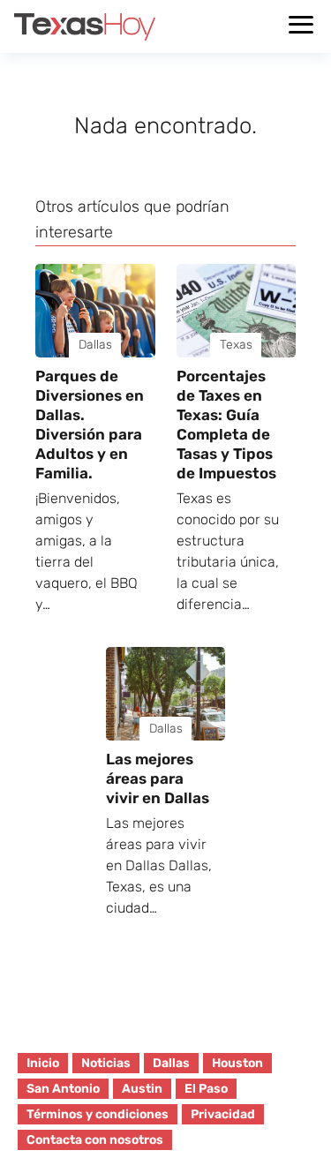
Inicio (42, 1063)
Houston (237, 1063)
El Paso (206, 1088)
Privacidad (223, 1114)
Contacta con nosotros (94, 1139)
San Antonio (63, 1088)
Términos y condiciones (97, 1114)
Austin (142, 1088)
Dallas (171, 1063)
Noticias (106, 1063)
